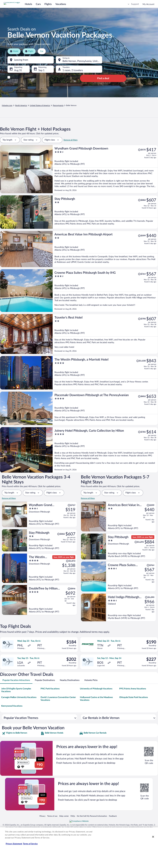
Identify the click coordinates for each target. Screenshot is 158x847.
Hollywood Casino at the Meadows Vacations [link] (96, 698)
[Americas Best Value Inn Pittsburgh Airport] (105, 249)
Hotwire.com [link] (7, 105)
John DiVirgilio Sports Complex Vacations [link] (16, 690)
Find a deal (103, 78)
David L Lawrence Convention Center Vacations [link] (58, 698)
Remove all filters (70, 140)
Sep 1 (41, 70)
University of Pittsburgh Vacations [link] (96, 689)
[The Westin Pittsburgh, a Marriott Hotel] (105, 373)
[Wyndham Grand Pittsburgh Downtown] (105, 169)
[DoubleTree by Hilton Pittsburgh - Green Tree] (52, 600)
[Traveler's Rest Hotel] (105, 334)
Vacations (60, 4)
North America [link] (21, 105)
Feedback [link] (113, 816)
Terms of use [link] (52, 816)
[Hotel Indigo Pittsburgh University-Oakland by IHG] (131, 607)
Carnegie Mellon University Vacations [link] (18, 697)
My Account (148, 4)
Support (135, 4)
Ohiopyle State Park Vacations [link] (133, 697)
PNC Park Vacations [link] (50, 689)
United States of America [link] (40, 105)
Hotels (28, 4)
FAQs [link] (73, 816)
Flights (48, 4)
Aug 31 (18, 70)
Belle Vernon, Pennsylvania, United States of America (82, 61)
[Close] (153, 836)
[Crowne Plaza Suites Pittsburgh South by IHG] (105, 290)
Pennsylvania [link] (58, 105)
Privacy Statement (14, 844)
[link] (21, 733)
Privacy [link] (42, 816)
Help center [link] (64, 816)
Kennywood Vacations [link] (11, 706)
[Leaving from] (30, 60)
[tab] (16, 680)
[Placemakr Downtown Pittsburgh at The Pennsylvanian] (105, 408)
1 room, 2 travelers (72, 70)
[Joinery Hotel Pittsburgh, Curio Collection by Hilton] (105, 450)
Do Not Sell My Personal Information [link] (92, 816)
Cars (38, 4)
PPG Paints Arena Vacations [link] (132, 689)
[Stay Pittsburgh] (105, 212)
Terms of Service (30, 844)
